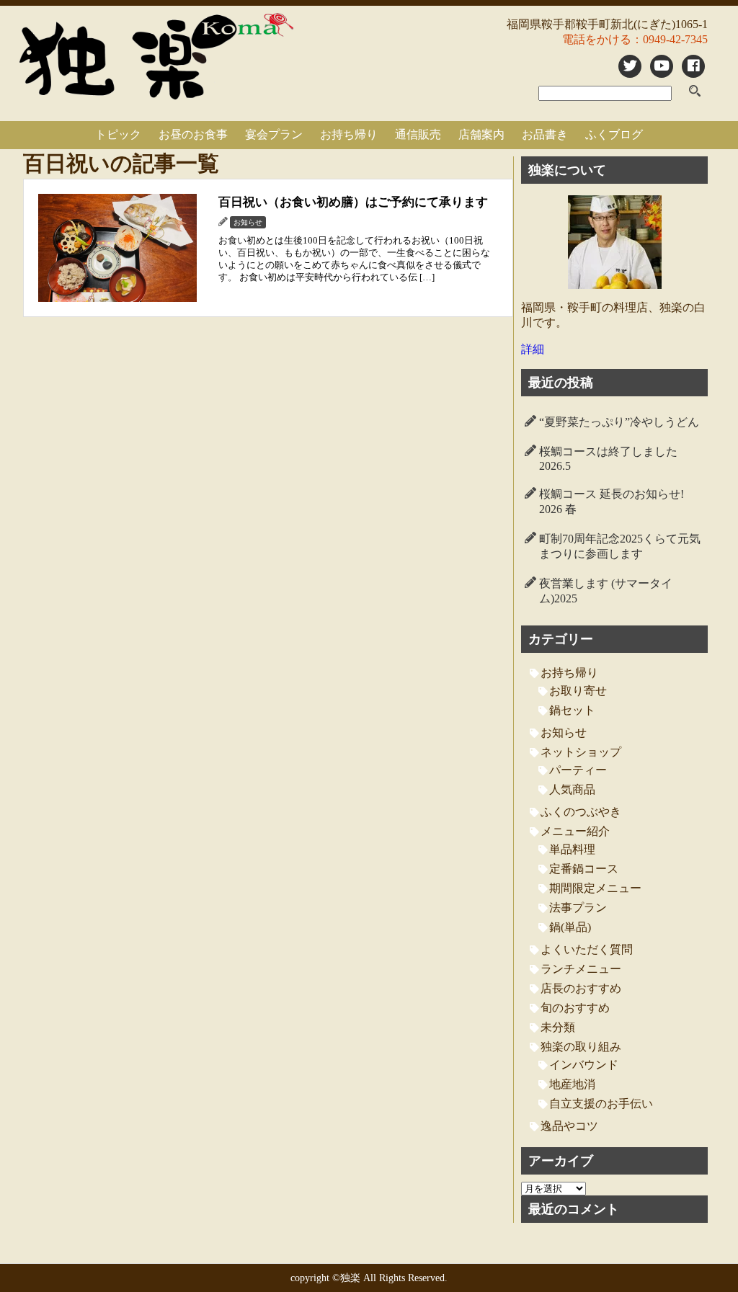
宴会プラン (274, 134)
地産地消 (572, 1084)
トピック (118, 134)
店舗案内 (481, 134)
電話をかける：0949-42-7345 (635, 39)
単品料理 (572, 849)
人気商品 (572, 789)
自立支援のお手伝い (601, 1103)
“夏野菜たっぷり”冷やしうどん (619, 422)
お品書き (545, 134)
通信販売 (418, 134)
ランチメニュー (581, 969)
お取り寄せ (578, 691)
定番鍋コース (583, 869)
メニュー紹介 (575, 831)
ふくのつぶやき (581, 812)
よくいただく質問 (587, 949)
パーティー (578, 770)
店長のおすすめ (581, 988)
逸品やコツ (569, 1126)
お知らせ (564, 732)
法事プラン (578, 907)
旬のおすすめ (575, 1008)
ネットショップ (581, 752)
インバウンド (583, 1065)
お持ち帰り (349, 134)
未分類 (558, 1027)
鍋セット (572, 710)
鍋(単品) (570, 927)
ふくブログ (614, 134)
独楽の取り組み (581, 1047)
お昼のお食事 (193, 134)
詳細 (532, 349)
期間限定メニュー (595, 888)
